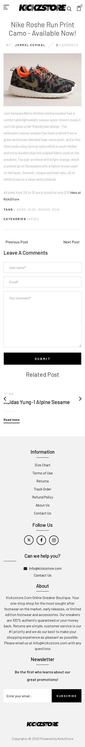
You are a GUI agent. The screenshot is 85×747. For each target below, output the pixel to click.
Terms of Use (42, 473)
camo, (22, 209)
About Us (43, 505)
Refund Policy (42, 497)
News (34, 218)
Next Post (71, 242)
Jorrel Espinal (30, 44)
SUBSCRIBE (66, 695)
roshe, (45, 209)
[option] (42, 400)
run (56, 209)
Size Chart (43, 465)
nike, (33, 209)
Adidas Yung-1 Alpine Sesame (37, 402)
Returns (42, 481)
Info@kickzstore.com (45, 568)
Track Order (42, 489)
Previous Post (16, 242)
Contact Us (42, 513)
